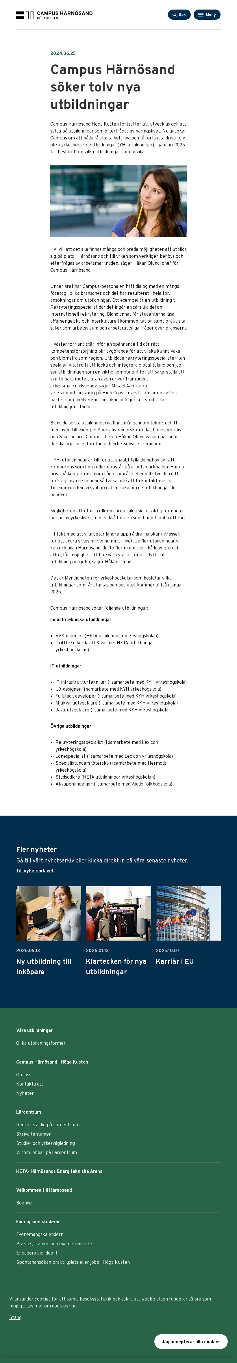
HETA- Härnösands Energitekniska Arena (59, 1172)
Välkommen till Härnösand (44, 1190)
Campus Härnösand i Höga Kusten (52, 1062)
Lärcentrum (28, 1112)
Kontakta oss (30, 1084)
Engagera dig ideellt (37, 1253)
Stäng (15, 1318)
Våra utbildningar (34, 1031)
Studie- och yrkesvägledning (45, 1144)
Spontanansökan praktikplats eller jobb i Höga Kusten (73, 1262)
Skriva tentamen (33, 1134)
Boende (24, 1203)
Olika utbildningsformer (41, 1043)
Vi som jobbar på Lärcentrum (46, 1153)
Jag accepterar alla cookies (191, 1342)
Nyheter (25, 1094)
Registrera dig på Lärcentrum (47, 1125)
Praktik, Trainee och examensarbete (54, 1244)
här (72, 1306)
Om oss (23, 1075)
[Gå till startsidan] (54, 14)
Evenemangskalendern (39, 1235)
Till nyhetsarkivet (35, 871)
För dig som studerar (38, 1222)
